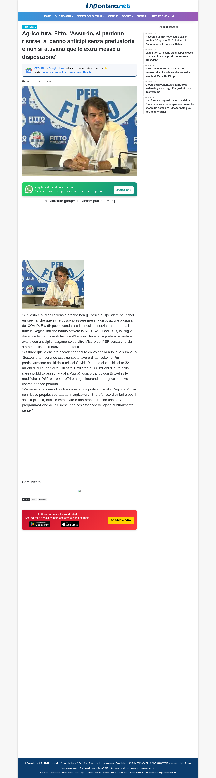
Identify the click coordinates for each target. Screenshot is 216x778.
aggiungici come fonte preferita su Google (66, 72)
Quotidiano (63, 16)
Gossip (113, 16)
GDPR (145, 773)
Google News (56, 68)
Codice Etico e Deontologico (73, 773)
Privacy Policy (121, 773)
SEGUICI (39, 68)
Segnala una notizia (167, 773)
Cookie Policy (135, 773)
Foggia (141, 16)
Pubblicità (153, 773)
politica (34, 499)
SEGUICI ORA (123, 190)
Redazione (159, 16)
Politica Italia (30, 27)
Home (47, 16)
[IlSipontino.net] (108, 6)
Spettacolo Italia (89, 16)
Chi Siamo (44, 773)
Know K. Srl (76, 763)
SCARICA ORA (121, 520)
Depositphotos (122, 763)
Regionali (42, 499)
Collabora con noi (94, 773)
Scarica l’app (108, 773)
